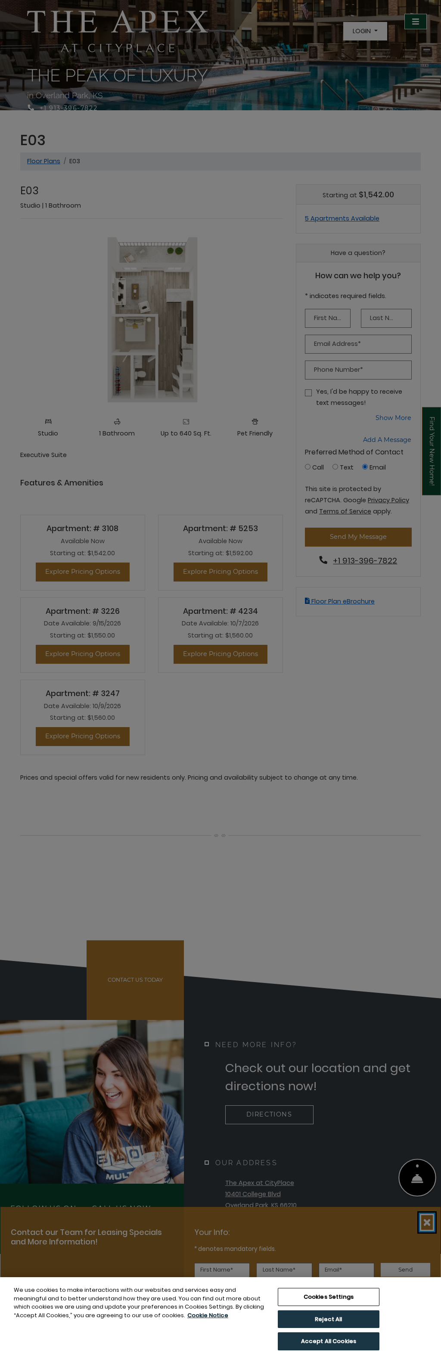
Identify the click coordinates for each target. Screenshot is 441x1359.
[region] (220, 1318)
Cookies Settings (329, 1297)
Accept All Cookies (328, 1341)
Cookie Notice (207, 1315)
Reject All (328, 1319)
